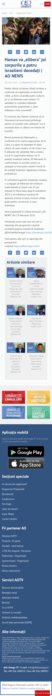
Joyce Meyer (8, 513)
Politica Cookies (10, 688)
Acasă (4, 13)
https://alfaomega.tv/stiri (27, 246)
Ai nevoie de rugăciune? (14, 484)
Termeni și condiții (11, 612)
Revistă (5, 602)
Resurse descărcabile (12, 587)
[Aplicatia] (26, 451)
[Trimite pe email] (42, 52)
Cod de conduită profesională (11, 656)
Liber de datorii (10, 508)
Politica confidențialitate (32, 688)
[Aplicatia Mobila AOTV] (26, 463)
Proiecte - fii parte (11, 540)
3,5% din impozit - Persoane (16, 550)
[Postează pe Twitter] (26, 52)
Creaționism (8, 499)
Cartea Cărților (9, 518)
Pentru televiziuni (11, 570)
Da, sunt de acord (42, 693)
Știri (11, 13)
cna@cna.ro (36, 662)
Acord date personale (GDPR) (17, 622)
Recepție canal (9, 592)
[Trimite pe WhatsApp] (18, 52)
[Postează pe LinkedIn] (34, 52)
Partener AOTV (9, 535)
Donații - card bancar (12, 545)
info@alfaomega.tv (38, 667)
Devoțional (7, 494)
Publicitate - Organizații (14, 555)
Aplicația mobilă (10, 597)
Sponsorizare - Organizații (15, 560)
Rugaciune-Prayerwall (13, 489)
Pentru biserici (9, 565)
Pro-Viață (6, 504)
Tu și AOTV (7, 607)
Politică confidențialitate (14, 617)
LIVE (47, 4)
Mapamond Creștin (24, 13)
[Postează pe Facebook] (10, 52)
